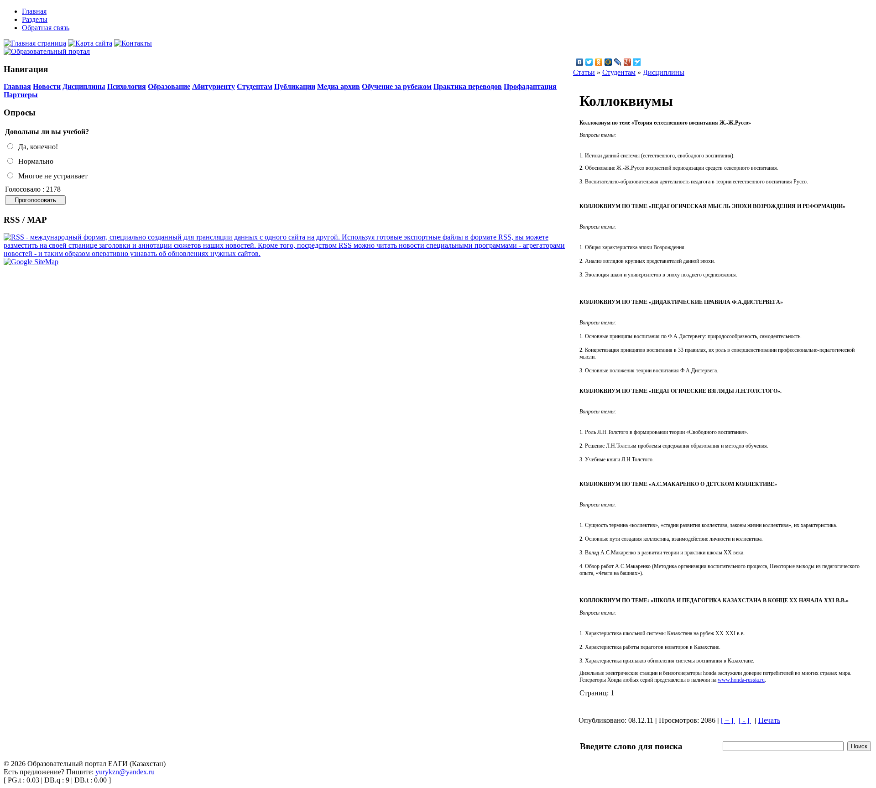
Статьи (584, 72)
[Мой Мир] (608, 62)
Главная (17, 86)
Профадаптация (530, 86)
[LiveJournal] (618, 62)
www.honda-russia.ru (741, 680)
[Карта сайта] (90, 43)
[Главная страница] (35, 43)
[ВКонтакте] (579, 62)
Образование (169, 86)
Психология (126, 86)
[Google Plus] (627, 62)
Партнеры (21, 95)
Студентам (254, 86)
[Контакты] (133, 43)
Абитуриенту (213, 86)
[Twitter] (589, 62)
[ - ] (745, 720)
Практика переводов (467, 86)
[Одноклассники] (599, 62)
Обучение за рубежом (397, 86)
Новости (47, 86)
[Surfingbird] (637, 62)
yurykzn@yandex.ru (125, 772)
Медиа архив (338, 86)
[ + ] (728, 720)
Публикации (294, 86)
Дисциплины (84, 86)
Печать (769, 720)
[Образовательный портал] (47, 51)
